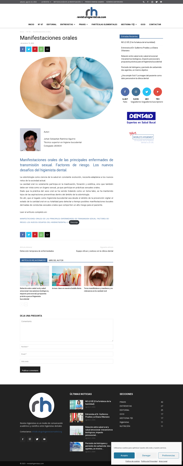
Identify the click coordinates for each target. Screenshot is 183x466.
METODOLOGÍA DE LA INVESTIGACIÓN (67, 2)
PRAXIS (82, 24)
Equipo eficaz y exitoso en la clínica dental (94, 251)
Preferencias (168, 455)
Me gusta (125, 88)
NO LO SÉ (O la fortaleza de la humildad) (138, 42)
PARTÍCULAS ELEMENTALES (104, 24)
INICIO (31, 24)
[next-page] (26, 304)
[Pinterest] (35, 49)
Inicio (22, 32)
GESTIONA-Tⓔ (128, 24)
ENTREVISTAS (66, 24)
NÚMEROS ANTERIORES (114, 2)
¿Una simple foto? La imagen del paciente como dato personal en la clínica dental (141, 76)
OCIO (143, 24)
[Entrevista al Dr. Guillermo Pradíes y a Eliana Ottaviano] (76, 417)
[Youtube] (161, 2)
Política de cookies (133, 461)
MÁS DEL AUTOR (56, 260)
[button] (144, 2)
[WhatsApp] (41, 49)
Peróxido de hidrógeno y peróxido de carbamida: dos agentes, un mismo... (98, 446)
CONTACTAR (155, 24)
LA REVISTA (45, 2)
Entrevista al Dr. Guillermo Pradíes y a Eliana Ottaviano (139, 49)
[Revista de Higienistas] (91, 13)
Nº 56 (29, 32)
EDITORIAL (52, 24)
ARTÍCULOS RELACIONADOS (34, 260)
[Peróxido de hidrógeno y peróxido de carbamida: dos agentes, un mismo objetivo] (76, 446)
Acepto (124, 455)
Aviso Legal (163, 461)
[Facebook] (148, 2)
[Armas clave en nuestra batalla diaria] (66, 276)
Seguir (136, 88)
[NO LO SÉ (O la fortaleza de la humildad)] (76, 404)
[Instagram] (152, 2)
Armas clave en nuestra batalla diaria (66, 288)
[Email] (47, 49)
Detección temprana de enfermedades (37, 251)
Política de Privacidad (149, 461)
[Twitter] (157, 2)
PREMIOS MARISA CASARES (94, 2)
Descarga (74, 222)
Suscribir (158, 88)
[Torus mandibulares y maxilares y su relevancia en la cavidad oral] (98, 276)
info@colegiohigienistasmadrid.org (47, 431)
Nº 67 (40, 24)
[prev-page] (21, 304)
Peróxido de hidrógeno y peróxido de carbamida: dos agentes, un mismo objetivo (141, 68)
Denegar (146, 455)
